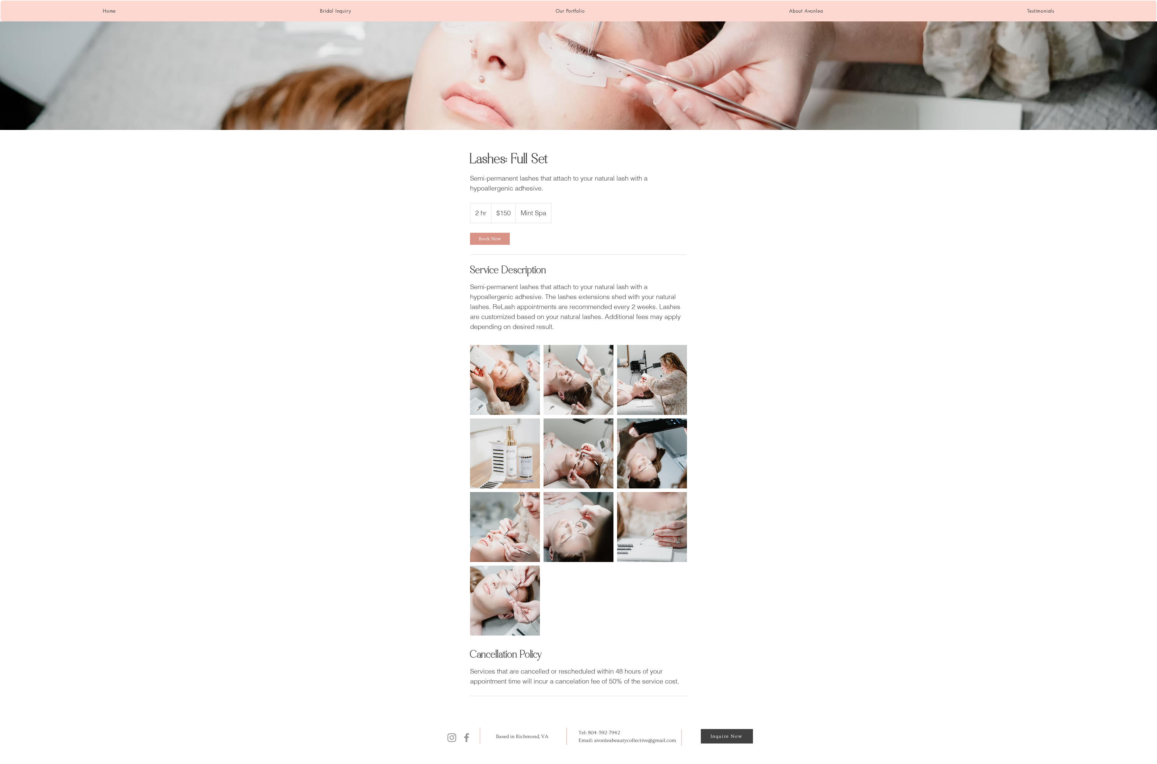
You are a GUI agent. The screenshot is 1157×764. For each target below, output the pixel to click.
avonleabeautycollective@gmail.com (635, 740)
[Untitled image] (505, 380)
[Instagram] (452, 737)
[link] (490, 239)
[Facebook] (466, 737)
